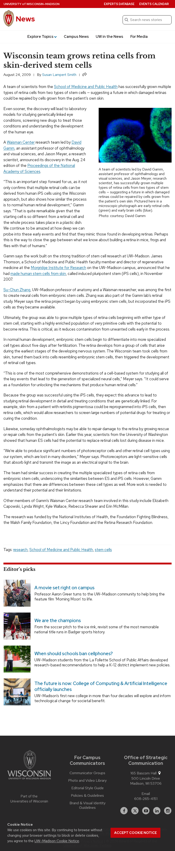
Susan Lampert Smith (59, 74)
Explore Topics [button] (40, 36)
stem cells (103, 549)
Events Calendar (154, 4)
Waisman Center (21, 142)
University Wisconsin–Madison (31, 4)
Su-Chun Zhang (16, 289)
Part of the (29, 799)
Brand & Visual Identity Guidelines (87, 805)
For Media (139, 36)
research (20, 549)
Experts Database (119, 4)
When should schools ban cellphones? (73, 654)
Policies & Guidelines (87, 795)
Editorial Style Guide (87, 788)
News (25, 19)
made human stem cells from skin (38, 273)
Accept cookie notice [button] (135, 832)
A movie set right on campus (64, 588)
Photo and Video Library (87, 780)
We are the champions (57, 620)
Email (146, 793)
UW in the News (109, 36)
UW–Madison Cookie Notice (56, 840)
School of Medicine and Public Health (86, 86)
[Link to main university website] (29, 765)
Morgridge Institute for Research (58, 267)
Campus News (76, 36)
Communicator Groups (87, 773)
